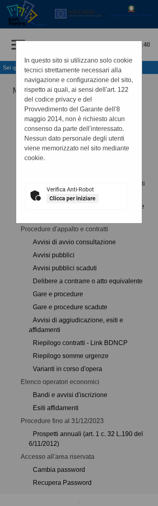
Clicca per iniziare (72, 198)
